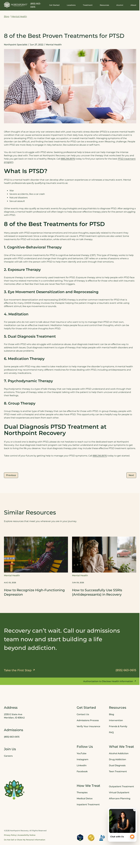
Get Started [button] (54, 5)
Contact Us (83, 714)
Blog (6, 16)
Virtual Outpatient (119, 792)
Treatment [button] (87, 5)
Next (131, 475)
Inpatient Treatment (88, 804)
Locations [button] (71, 5)
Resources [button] (104, 5)
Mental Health (19, 16)
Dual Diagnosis (117, 765)
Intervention (116, 720)
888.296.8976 (68, 158)
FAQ (111, 732)
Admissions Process (88, 720)
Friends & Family (118, 726)
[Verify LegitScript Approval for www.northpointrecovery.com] (80, 837)
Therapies (82, 792)
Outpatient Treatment (121, 786)
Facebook (82, 771)
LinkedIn (82, 765)
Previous (11, 475)
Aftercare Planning (119, 798)
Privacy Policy (10, 835)
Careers (8, 756)
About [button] (133, 5)
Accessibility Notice (26, 835)
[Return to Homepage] (16, 4)
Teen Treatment (118, 771)
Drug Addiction (117, 759)
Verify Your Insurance (88, 726)
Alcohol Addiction (119, 753)
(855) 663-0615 (11, 736)
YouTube (81, 753)
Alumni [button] (119, 5)
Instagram (82, 759)
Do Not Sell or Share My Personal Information (24, 840)
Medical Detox (85, 798)
